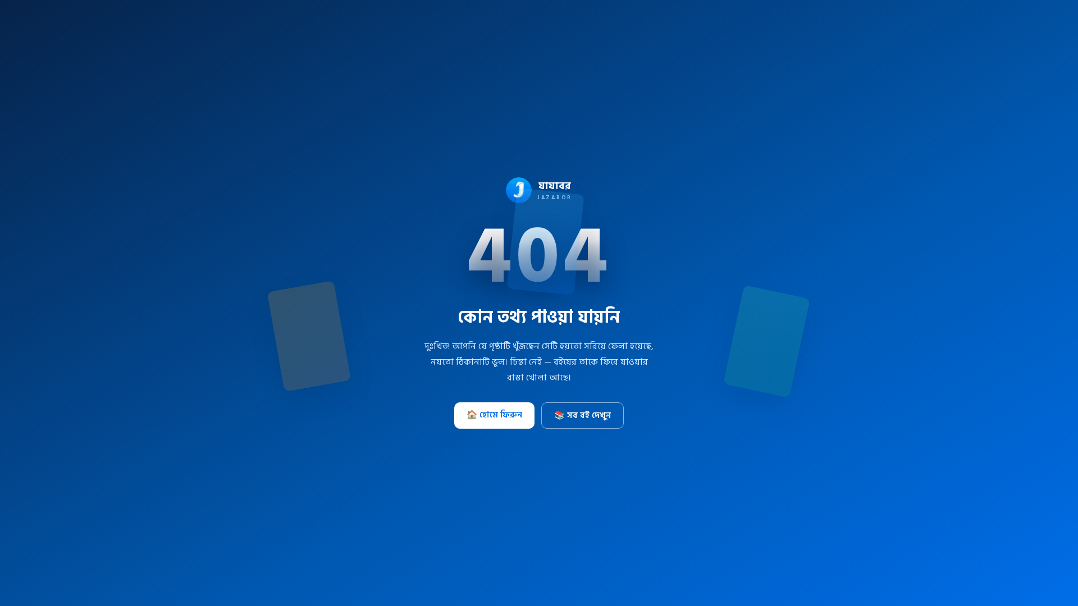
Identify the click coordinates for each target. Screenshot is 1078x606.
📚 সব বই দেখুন (582, 415)
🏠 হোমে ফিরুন (494, 415)
